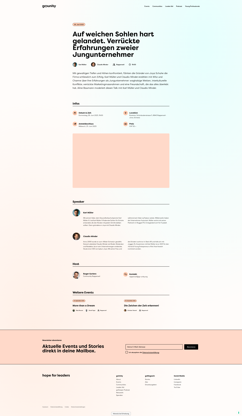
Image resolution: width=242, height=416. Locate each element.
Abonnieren (191, 347)
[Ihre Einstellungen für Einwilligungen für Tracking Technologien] (238, 412)
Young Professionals (192, 6)
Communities (157, 6)
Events (146, 6)
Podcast (179, 6)
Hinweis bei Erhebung (121, 414)
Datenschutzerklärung (150, 352)
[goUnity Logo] (49, 6)
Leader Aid (169, 6)
